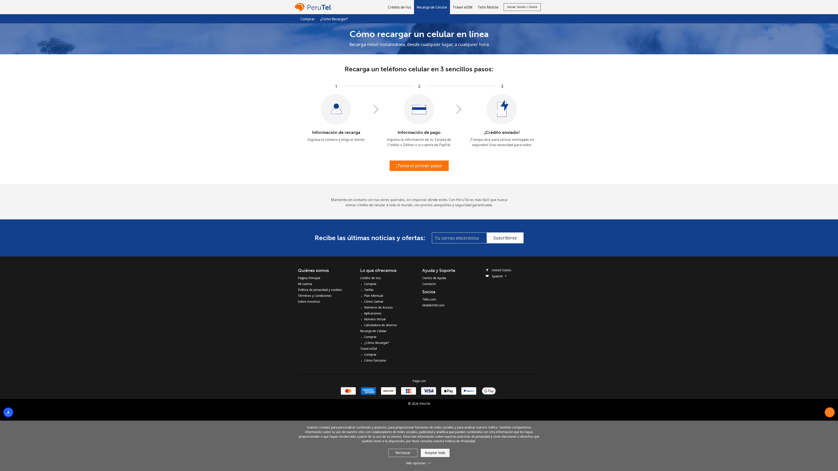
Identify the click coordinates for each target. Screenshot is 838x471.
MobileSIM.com (433, 305)
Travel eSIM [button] (462, 7)
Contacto (429, 284)
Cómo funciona (375, 360)
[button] (432, 7)
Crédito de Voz (370, 278)
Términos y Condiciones (315, 296)
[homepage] (314, 7)
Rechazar (402, 452)
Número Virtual (375, 319)
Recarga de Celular (373, 331)
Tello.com (429, 299)
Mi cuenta (305, 284)
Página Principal (309, 278)
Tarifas (369, 290)
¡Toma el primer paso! (419, 166)
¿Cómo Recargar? (376, 343)
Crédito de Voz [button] (399, 7)
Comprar (308, 19)
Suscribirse (505, 238)
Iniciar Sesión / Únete (522, 7)
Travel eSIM (368, 348)
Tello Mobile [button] (488, 7)
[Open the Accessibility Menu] (8, 412)
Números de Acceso (378, 307)
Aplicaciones (372, 313)
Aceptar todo (435, 452)
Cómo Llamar (373, 301)
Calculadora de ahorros (380, 325)
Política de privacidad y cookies (320, 290)
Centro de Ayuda (434, 278)
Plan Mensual (373, 296)
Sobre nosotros (309, 301)
